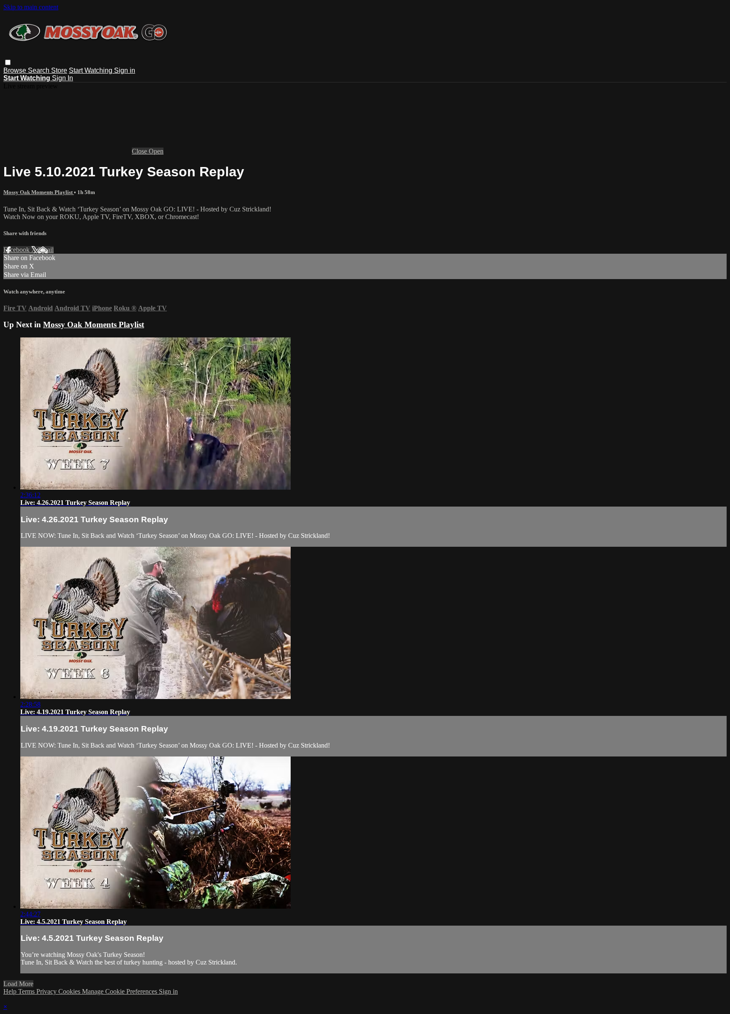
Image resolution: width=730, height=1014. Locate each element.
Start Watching (91, 70)
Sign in (124, 70)
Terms (27, 991)
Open (156, 151)
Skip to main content (30, 7)
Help (10, 991)
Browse (15, 70)
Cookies (70, 991)
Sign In (62, 78)
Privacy (47, 991)
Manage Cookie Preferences (120, 991)
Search (39, 70)
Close (140, 151)
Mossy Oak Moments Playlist (38, 192)
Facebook (17, 249)
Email (46, 249)
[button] (8, 62)
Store (59, 70)
